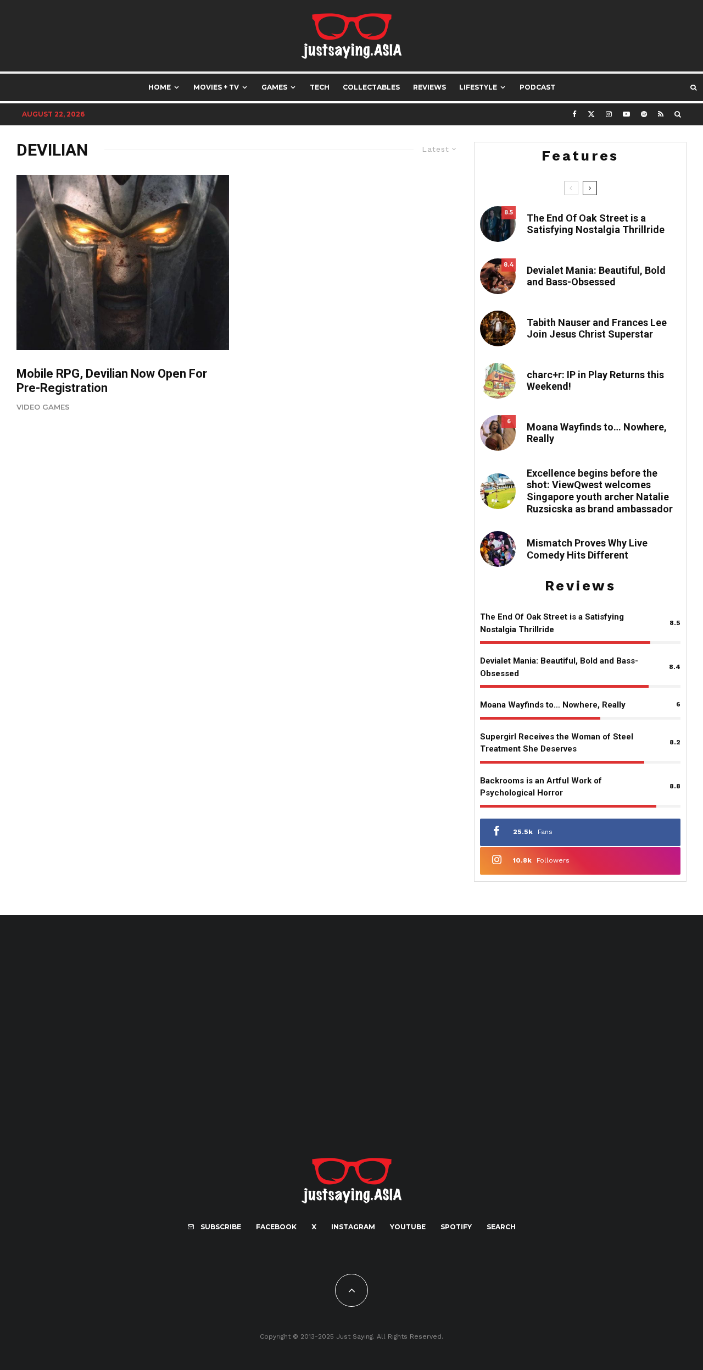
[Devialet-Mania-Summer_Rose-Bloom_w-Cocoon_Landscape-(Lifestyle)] (498, 276)
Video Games (43, 406)
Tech (320, 87)
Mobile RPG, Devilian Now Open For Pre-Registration (111, 381)
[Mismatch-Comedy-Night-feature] (498, 549)
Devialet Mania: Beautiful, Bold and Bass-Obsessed (596, 276)
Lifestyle (478, 87)
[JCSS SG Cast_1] (498, 328)
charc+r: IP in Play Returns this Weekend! (595, 381)
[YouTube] (626, 114)
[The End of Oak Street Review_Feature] (498, 224)
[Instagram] (608, 114)
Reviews (429, 87)
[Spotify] (643, 114)
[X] (591, 114)
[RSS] (660, 114)
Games (274, 87)
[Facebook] (574, 114)
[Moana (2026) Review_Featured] (498, 433)
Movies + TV (216, 87)
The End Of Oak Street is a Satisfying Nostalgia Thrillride (596, 224)
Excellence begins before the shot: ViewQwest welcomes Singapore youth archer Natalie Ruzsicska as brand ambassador (600, 491)
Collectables (371, 87)
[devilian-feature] (122, 262)
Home (159, 87)
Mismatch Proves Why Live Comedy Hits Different (587, 549)
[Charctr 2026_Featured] (498, 381)
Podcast (537, 87)
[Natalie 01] (498, 491)
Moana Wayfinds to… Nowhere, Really (597, 433)
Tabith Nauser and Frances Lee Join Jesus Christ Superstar (597, 328)
